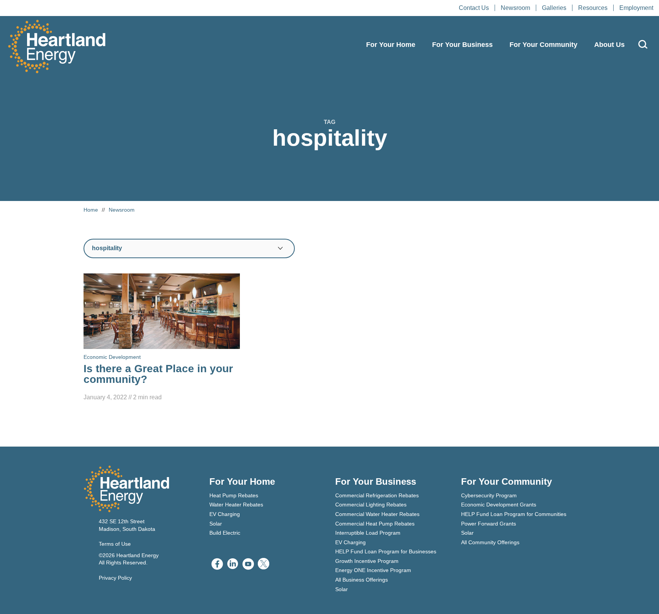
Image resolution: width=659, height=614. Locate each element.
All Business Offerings (361, 580)
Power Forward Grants (488, 524)
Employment (636, 8)
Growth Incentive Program (367, 561)
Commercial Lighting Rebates (371, 504)
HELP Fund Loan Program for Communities (513, 514)
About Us (609, 44)
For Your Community (543, 44)
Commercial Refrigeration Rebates (377, 495)
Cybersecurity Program (489, 495)
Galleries (554, 8)
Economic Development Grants (498, 504)
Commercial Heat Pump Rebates (375, 524)
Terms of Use (115, 544)
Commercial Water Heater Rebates (377, 514)
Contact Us (474, 8)
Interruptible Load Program (367, 533)
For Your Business (462, 44)
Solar (215, 524)
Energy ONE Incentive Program (373, 570)
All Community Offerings (490, 542)
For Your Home (390, 44)
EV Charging (224, 514)
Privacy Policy (115, 578)
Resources (593, 8)
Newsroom (515, 8)
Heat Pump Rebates (233, 495)
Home (91, 210)
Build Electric (224, 533)
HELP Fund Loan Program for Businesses (385, 551)
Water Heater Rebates (236, 504)
